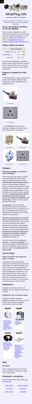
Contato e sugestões (22, 385)
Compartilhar (22, 391)
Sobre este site (9, 385)
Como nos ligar (9, 391)
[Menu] (2, 1)
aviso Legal (9, 388)
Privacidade (23, 388)
